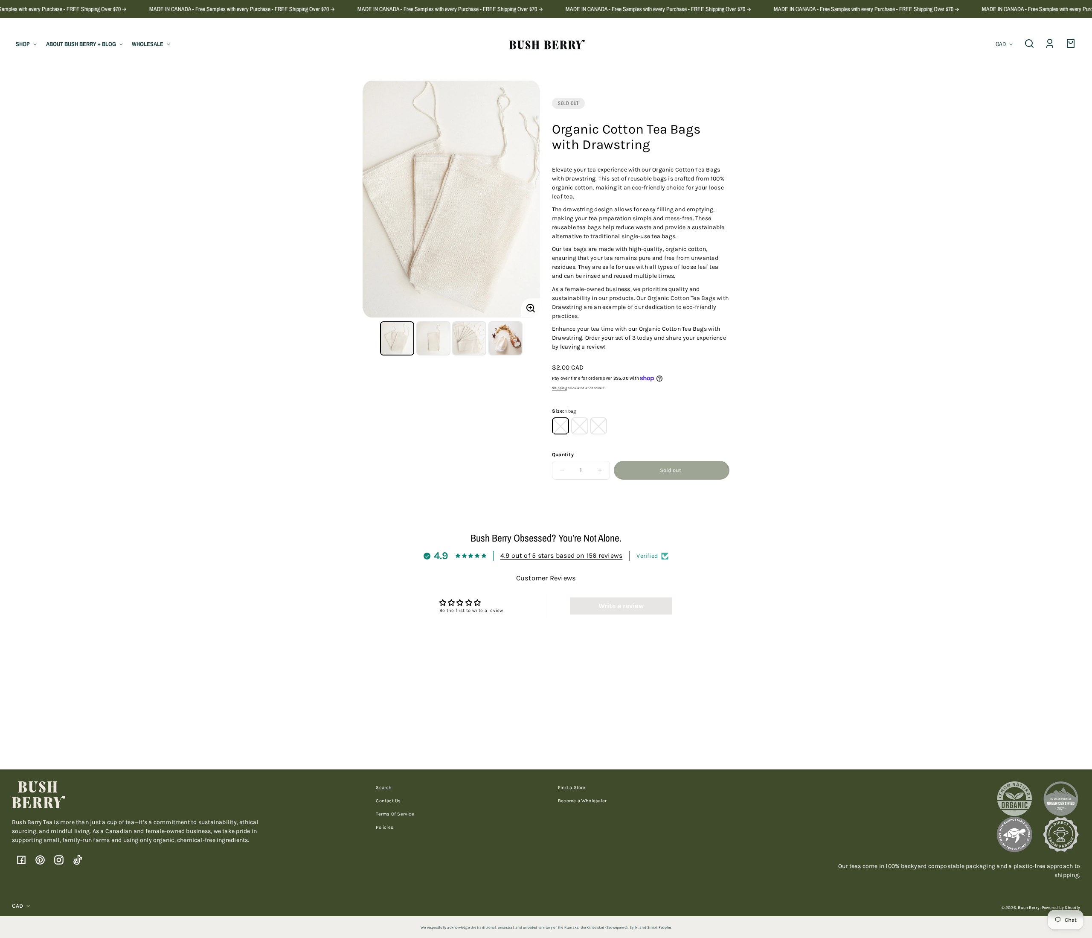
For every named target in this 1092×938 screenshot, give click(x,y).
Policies (384, 827)
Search (384, 787)
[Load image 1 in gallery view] (397, 338)
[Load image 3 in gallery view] (469, 338)
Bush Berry (1029, 907)
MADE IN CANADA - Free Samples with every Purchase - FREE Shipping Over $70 (219, 9)
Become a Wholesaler (582, 801)
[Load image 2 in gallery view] (433, 338)
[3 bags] (579, 425)
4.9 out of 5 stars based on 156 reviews (561, 555)
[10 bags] (598, 425)
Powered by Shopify (1061, 907)
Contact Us (388, 801)
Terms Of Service (395, 814)
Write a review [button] (621, 606)
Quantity (563, 454)
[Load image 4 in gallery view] (505, 338)
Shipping (559, 388)
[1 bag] (560, 425)
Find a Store (572, 787)
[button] (1029, 43)
